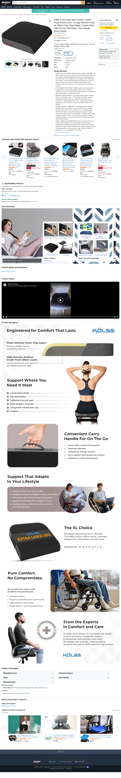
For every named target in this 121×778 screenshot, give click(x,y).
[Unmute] (118, 317)
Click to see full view (27, 59)
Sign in (113, 33)
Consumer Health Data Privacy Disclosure (62, 767)
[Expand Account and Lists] (104, 3)
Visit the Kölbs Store (59, 33)
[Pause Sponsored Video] (38, 728)
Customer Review (12, 286)
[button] (3, 7)
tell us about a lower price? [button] (21, 693)
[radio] (8, 64)
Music (53, 7)
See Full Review (32, 286)
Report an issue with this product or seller (67, 135)
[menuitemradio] (115, 317)
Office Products (5, 14)
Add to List (102, 64)
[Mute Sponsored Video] (38, 731)
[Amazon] (6, 2)
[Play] (3, 317)
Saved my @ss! (22, 286)
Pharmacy (59, 7)
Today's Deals (18, 7)
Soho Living (109, 37)
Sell (42, 7)
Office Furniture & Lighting (16, 14)
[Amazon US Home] (37, 762)
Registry (47, 7)
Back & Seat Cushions (40, 14)
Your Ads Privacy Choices (80, 767)
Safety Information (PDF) (9, 271)
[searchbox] (49, 2)
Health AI (9, 7)
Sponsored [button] (4, 712)
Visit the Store (48, 260)
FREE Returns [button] (58, 48)
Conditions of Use (38, 767)
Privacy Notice (47, 767)
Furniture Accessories (29, 14)
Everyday (66, 7)
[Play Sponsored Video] (60, 725)
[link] (16, 162)
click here (45, 687)
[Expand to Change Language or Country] (91, 3)
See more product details (62, 132)
